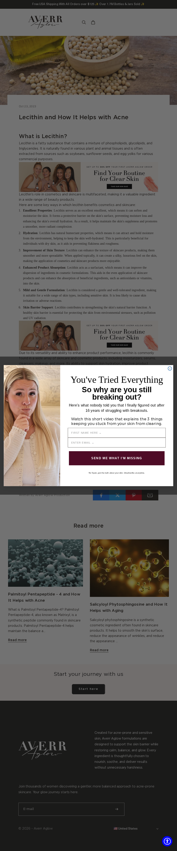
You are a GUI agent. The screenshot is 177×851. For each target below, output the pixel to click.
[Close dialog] (170, 368)
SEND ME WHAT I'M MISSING (116, 458)
